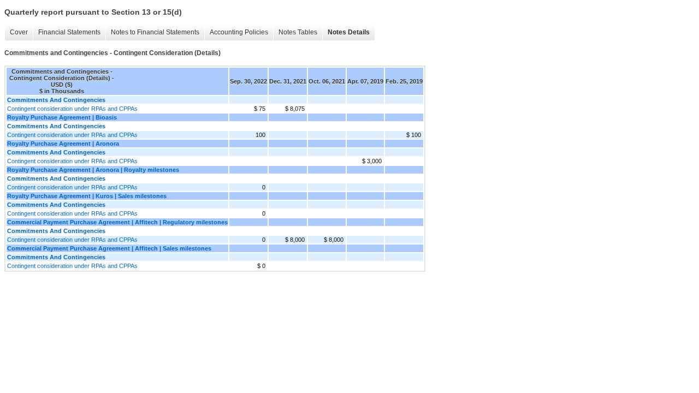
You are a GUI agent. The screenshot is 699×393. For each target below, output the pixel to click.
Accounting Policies (239, 32)
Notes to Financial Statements (155, 32)
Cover (19, 32)
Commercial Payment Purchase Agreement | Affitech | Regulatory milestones (117, 222)
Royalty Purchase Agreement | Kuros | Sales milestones (87, 196)
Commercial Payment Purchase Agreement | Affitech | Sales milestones (109, 248)
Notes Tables (298, 32)
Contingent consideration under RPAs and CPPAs (72, 108)
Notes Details (349, 32)
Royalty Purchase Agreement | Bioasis (62, 117)
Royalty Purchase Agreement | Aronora (63, 143)
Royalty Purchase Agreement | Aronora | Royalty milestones (93, 169)
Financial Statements (69, 32)
